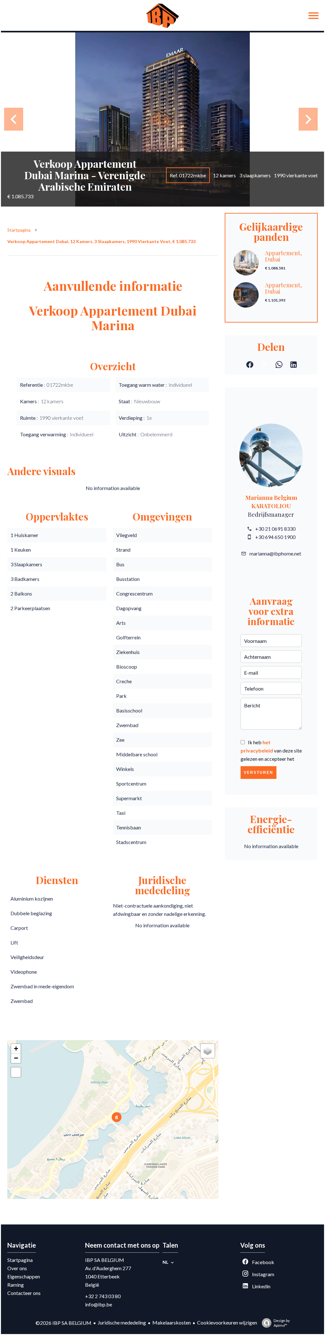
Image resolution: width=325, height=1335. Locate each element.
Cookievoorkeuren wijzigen (227, 1322)
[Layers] (208, 1051)
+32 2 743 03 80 (103, 1296)
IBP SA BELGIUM (104, 1260)
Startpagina (18, 230)
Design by (282, 1323)
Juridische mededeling (122, 1322)
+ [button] (16, 1048)
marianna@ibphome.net (275, 553)
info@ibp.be (98, 1304)
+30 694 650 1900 (275, 537)
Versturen (258, 772)
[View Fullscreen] (16, 1072)
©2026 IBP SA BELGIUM (63, 1323)
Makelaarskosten (171, 1322)
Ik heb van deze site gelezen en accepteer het (271, 750)
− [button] (16, 1058)
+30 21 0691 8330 (275, 529)
